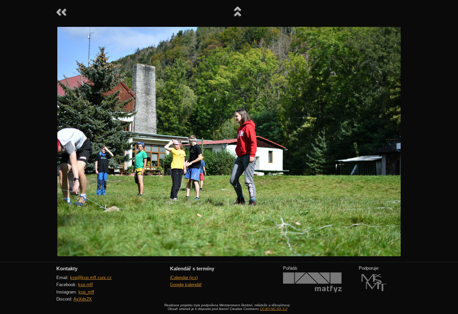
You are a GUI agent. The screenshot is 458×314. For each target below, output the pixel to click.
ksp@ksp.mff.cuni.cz (91, 277)
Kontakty (66, 268)
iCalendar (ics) (184, 277)
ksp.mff (85, 284)
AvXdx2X (82, 299)
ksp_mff (86, 292)
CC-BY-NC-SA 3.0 (273, 309)
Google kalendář (186, 284)
